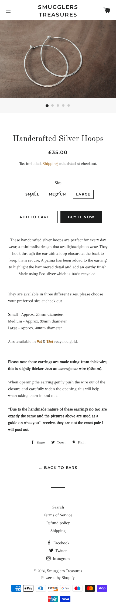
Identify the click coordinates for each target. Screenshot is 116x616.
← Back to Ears (58, 467)
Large (83, 194)
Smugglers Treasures (58, 11)
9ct (39, 341)
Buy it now (81, 217)
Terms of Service (58, 515)
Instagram (61, 558)
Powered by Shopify (58, 577)
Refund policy (58, 522)
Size (58, 182)
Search (58, 507)
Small (32, 194)
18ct (49, 341)
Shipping (50, 163)
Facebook (60, 542)
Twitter (60, 550)
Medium (58, 194)
